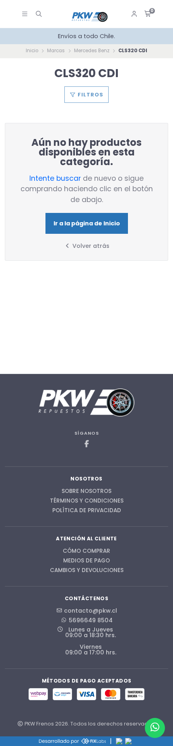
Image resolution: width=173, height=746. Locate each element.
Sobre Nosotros (86, 491)
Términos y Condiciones (87, 501)
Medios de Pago (86, 561)
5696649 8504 (91, 620)
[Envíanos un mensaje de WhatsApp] (155, 728)
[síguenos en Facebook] (86, 444)
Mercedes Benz (91, 50)
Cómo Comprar (86, 551)
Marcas (56, 50)
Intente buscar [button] (55, 178)
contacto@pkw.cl (90, 610)
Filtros (89, 94)
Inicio (32, 50)
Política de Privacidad (86, 510)
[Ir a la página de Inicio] (89, 17)
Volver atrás (90, 246)
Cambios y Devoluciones (87, 570)
